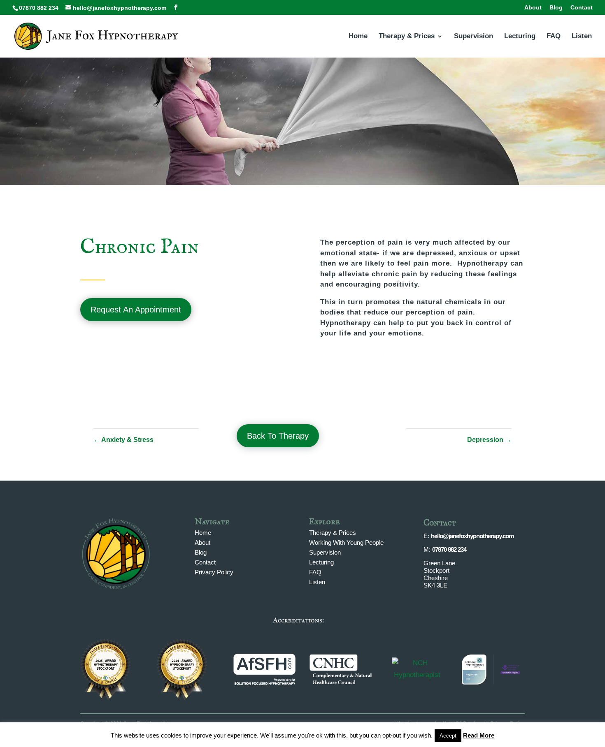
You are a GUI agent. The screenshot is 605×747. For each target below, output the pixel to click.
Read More (478, 735)
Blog (556, 8)
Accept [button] (448, 736)
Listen (582, 36)
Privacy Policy (214, 572)
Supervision (473, 36)
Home (358, 36)
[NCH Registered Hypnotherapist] (417, 675)
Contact (581, 8)
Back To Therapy (278, 435)
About (533, 8)
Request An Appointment (136, 309)
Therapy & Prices (407, 36)
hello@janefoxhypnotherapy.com (472, 535)
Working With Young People (346, 542)
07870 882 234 (449, 549)
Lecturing (519, 36)
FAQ (554, 36)
